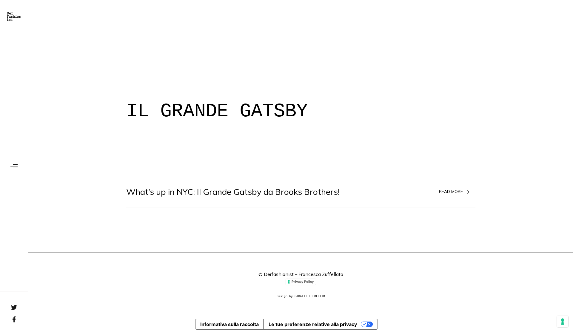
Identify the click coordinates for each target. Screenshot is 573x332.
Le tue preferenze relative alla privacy (313, 324)
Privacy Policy (303, 282)
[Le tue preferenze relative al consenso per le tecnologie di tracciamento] (562, 321)
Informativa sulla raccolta (229, 324)
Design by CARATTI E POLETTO (301, 296)
